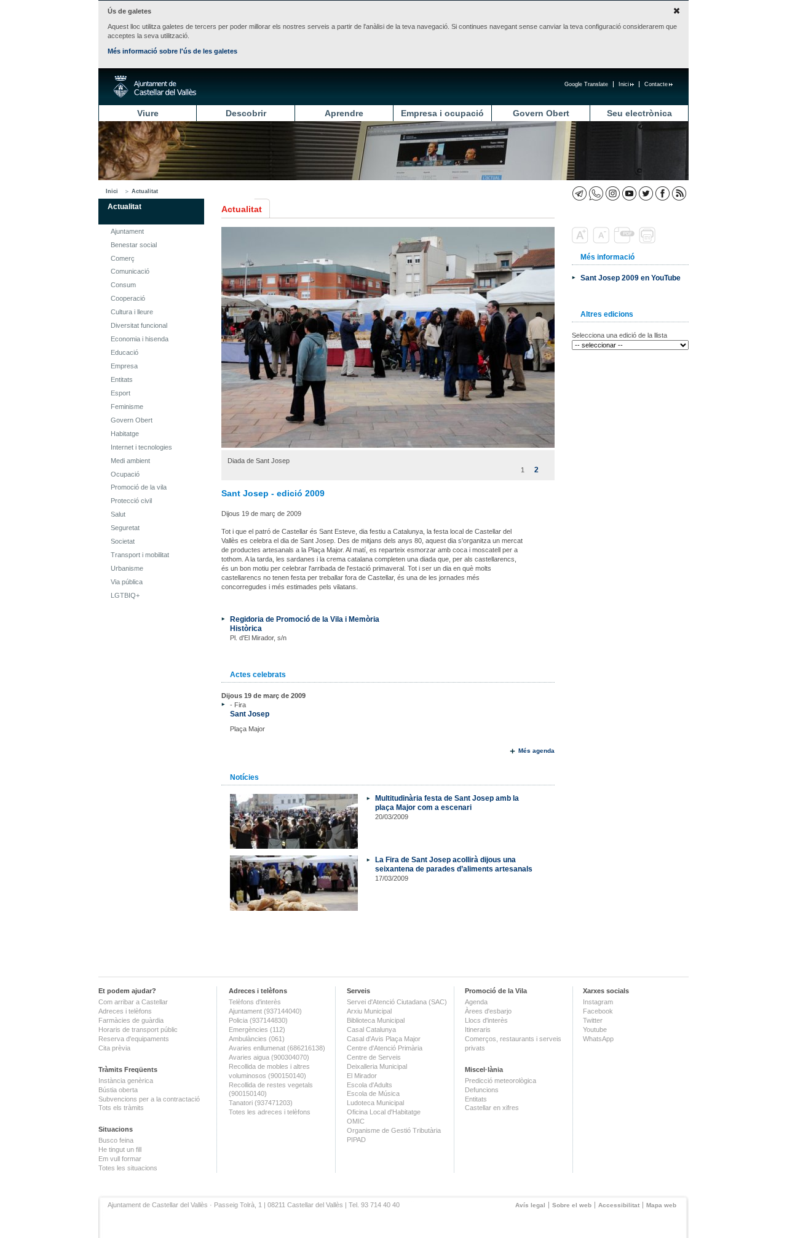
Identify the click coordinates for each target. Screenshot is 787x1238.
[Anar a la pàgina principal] (154, 87)
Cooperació (128, 298)
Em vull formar (119, 1158)
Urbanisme (127, 568)
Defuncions (482, 1089)
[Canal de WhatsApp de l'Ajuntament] (596, 193)
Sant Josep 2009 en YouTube (630, 278)
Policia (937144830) (258, 1020)
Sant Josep (249, 714)
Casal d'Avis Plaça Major (384, 1038)
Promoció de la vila (139, 487)
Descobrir (246, 113)
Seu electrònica (639, 113)
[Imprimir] (648, 241)
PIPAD (356, 1139)
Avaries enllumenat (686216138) (277, 1048)
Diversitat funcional (139, 325)
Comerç (123, 258)
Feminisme (127, 406)
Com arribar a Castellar (133, 1002)
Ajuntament (127, 231)
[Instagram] (613, 193)
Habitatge (125, 433)
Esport (120, 393)
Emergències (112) (257, 1029)
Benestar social (134, 244)
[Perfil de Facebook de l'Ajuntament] (662, 193)
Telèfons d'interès (255, 1002)
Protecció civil (131, 500)
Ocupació (125, 474)
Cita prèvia (114, 1048)
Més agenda (536, 750)
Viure (148, 113)
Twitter (593, 1020)
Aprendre (344, 113)
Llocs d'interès (486, 1020)
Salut (118, 514)
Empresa (124, 366)
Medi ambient (130, 460)
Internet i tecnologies (141, 447)
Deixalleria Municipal (377, 1066)
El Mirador (362, 1075)
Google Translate (586, 84)
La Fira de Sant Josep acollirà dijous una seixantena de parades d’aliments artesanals (453, 864)
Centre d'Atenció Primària (384, 1048)
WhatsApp (598, 1038)
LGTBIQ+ (125, 595)
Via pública (127, 581)
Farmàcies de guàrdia (131, 1020)
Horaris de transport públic (138, 1029)
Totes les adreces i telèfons (269, 1112)
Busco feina (115, 1140)
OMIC (356, 1121)
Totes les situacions (127, 1168)
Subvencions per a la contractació (149, 1099)
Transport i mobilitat (140, 554)
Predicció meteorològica (500, 1080)
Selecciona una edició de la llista (619, 335)
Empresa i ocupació (442, 113)
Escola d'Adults (369, 1085)
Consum (123, 284)
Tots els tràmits (121, 1107)
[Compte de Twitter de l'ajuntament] (646, 193)
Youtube (595, 1029)
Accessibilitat (618, 1205)
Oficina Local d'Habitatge (384, 1112)
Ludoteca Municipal (375, 1102)
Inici (624, 84)
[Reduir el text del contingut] (602, 241)
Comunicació (130, 271)
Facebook (598, 1011)
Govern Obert (541, 113)
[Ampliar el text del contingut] (581, 241)
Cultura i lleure (132, 311)
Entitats (122, 379)
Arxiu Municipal (369, 1011)
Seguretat (125, 527)
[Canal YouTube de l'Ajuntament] (629, 193)
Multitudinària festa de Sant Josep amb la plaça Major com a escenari (447, 802)
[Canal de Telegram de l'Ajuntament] (579, 193)
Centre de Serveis (374, 1057)
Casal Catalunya (371, 1029)
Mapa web (661, 1205)
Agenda (476, 1002)
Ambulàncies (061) (257, 1038)
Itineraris (478, 1029)
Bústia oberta (118, 1089)
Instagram (598, 1002)
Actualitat (145, 191)
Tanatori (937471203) (261, 1102)
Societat (123, 541)
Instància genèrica (125, 1080)
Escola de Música (373, 1093)
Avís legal (530, 1205)
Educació (124, 352)
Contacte (656, 84)
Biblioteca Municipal (376, 1020)
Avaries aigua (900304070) (269, 1057)
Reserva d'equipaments (133, 1038)
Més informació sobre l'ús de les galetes (172, 51)
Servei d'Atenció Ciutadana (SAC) (397, 1002)
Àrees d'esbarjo (488, 1011)
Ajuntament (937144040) (265, 1011)
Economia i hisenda (139, 339)
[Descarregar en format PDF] (625, 241)
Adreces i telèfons (125, 1011)
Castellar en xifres (492, 1107)
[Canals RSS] (679, 193)
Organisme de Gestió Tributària (394, 1130)
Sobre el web (571, 1205)
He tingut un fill (119, 1149)
